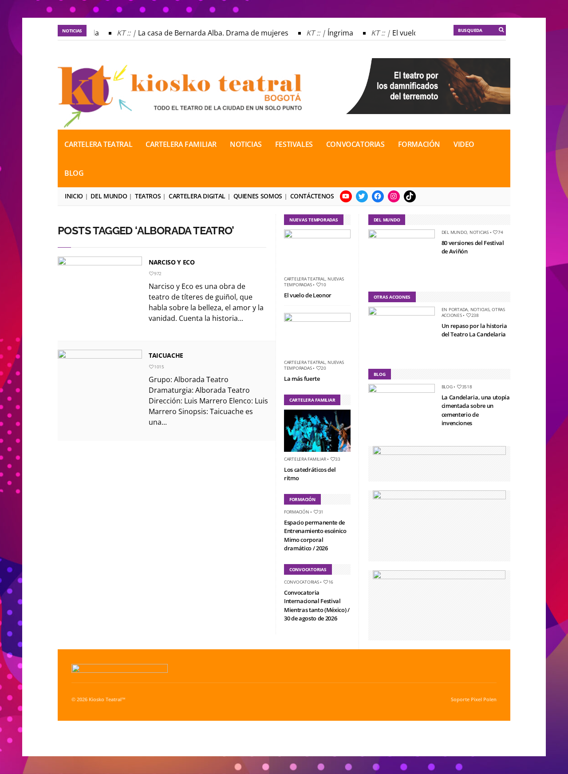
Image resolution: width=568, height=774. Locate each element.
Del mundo (109, 196)
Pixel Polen (484, 699)
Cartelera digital (197, 196)
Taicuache (166, 355)
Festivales (294, 144)
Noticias (246, 144)
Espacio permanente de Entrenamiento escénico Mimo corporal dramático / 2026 (315, 535)
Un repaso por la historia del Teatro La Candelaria (474, 330)
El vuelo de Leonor (307, 295)
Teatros (148, 196)
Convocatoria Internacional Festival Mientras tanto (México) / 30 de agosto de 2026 (317, 605)
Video (464, 144)
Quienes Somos (257, 196)
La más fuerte (302, 379)
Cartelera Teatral (98, 144)
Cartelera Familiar (181, 144)
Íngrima (335, 33)
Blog (73, 173)
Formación (419, 144)
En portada (455, 309)
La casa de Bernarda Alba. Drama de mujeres (208, 33)
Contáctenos (312, 196)
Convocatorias (355, 144)
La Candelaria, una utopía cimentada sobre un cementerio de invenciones (476, 410)
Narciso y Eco (171, 262)
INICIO (74, 196)
